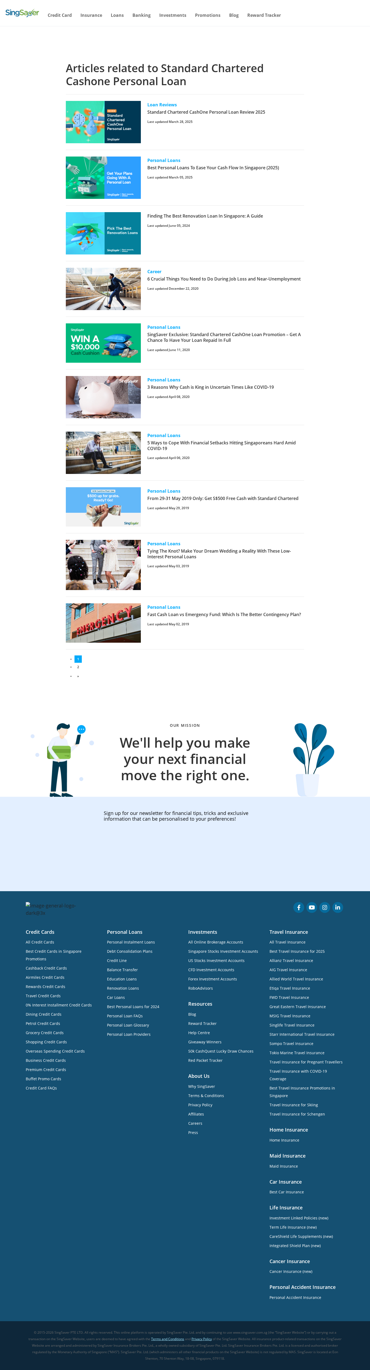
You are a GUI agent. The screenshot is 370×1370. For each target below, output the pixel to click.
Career (154, 272)
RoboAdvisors (200, 988)
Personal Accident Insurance (295, 1297)
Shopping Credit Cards (46, 1041)
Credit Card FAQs (41, 1088)
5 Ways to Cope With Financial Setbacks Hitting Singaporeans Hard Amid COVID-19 (221, 445)
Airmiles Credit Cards (45, 977)
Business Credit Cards (46, 1060)
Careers (195, 1123)
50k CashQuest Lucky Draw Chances (221, 1051)
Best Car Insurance (287, 1191)
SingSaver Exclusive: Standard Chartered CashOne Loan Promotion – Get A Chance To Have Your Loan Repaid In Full (224, 337)
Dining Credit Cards (43, 1014)
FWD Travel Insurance (289, 997)
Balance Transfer (122, 969)
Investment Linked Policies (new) (299, 1218)
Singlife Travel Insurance (292, 1025)
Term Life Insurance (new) (293, 1227)
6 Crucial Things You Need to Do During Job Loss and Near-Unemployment (224, 279)
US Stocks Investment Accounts (216, 960)
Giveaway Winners (205, 1041)
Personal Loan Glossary (128, 1025)
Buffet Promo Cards (43, 1078)
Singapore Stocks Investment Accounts (223, 951)
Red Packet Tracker (205, 1060)
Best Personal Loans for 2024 (133, 1006)
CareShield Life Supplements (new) (301, 1236)
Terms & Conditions (206, 1095)
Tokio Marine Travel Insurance (297, 1052)
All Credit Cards (40, 942)
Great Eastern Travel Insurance (298, 1006)
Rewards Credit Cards (45, 986)
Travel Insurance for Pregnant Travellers (306, 1062)
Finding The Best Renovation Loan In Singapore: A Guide (205, 216)
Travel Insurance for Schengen (297, 1114)
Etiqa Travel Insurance (290, 988)
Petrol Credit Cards (43, 1023)
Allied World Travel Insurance (296, 979)
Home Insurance (284, 1140)
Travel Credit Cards (43, 995)
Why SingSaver (201, 1086)
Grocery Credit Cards (45, 1032)
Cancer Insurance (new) (291, 1271)
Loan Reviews (162, 105)
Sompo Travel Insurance (291, 1043)
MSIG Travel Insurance (290, 1015)
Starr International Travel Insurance (302, 1034)
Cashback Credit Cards (46, 968)
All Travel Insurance (288, 942)
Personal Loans (163, 160)
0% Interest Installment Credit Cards (59, 1005)
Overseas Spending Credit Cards (55, 1051)
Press (193, 1132)
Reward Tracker (264, 15)
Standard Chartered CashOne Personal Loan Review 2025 (206, 112)
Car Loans (116, 997)
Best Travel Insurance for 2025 (297, 951)
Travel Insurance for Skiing (294, 1104)
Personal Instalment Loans (131, 942)
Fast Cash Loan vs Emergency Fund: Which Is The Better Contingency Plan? (224, 614)
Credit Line (117, 960)
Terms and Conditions (167, 1339)
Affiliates (196, 1114)
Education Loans (122, 979)
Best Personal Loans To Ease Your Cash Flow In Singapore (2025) (213, 168)
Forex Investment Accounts (212, 979)
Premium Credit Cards (46, 1069)
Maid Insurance (284, 1166)
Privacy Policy (200, 1104)
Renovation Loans (123, 988)
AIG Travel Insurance (288, 969)
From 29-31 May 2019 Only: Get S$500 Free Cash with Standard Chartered (222, 498)
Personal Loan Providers (129, 1034)
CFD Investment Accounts (211, 969)
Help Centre (199, 1032)
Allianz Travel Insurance (291, 960)
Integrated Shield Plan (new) (295, 1245)
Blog (234, 15)
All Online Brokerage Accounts (215, 942)
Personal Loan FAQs (125, 1015)
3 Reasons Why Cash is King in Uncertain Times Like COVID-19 (210, 387)
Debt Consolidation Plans (129, 951)
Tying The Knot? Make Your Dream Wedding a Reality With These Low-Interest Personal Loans (219, 554)
